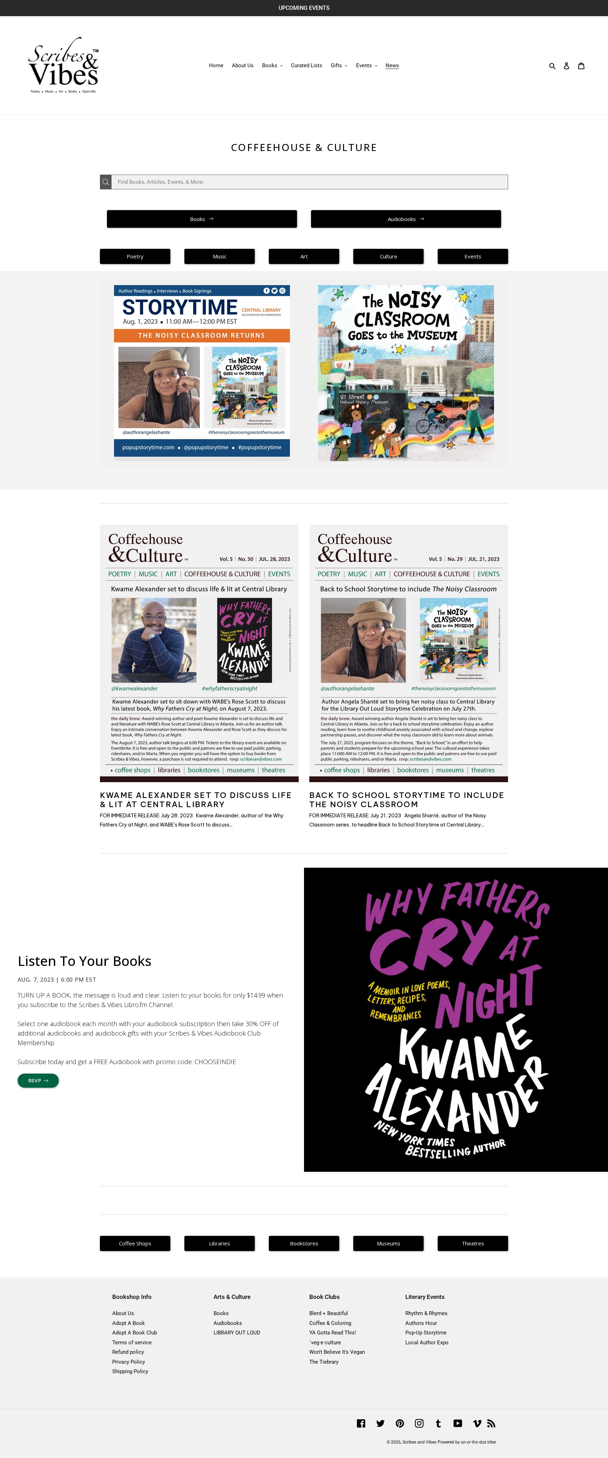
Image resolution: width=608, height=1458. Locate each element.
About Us (123, 1313)
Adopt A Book (128, 1323)
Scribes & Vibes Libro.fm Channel (126, 1004)
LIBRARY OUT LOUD (237, 1333)
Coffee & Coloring (330, 1323)
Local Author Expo (427, 1342)
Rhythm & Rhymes (426, 1313)
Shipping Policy (130, 1371)
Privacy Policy (128, 1362)
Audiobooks (228, 1323)
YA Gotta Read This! (332, 1333)
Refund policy (128, 1352)
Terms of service (132, 1342)
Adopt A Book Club (134, 1333)
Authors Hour (421, 1323)
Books (221, 1313)
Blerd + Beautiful (328, 1313)
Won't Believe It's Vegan (337, 1352)
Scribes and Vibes (419, 1442)
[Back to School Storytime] (202, 373)
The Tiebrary (323, 1362)
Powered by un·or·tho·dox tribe (467, 1442)
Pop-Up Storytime (425, 1333)
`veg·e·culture (325, 1342)
